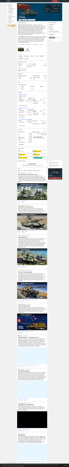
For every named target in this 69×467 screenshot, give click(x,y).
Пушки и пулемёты (21, 461)
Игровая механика (21, 398)
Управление (26, 398)
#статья (36, 461)
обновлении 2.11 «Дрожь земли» (33, 36)
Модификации (21, 144)
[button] (7, 462)
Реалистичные (52, 37)
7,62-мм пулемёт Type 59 (23, 119)
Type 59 (25, 37)
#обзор (26, 231)
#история (42, 461)
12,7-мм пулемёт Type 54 (23, 107)
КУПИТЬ (55, 178)
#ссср (30, 461)
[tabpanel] (32, 110)
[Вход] (61, 1)
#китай (33, 461)
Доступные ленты (22, 125)
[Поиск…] (60, 1)
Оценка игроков (28, 44)
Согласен (65, 465)
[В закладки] (23, 301)
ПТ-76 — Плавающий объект (54, 165)
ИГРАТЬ (55, 1)
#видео (19, 231)
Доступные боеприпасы (23, 105)
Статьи (41, 44)
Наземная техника (27, 331)
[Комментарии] (21, 202)
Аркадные (58, 37)
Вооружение (26, 461)
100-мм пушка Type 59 (22, 94)
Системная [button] (14, 462)
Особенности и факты (35, 44)
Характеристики (22, 44)
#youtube (22, 231)
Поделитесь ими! (39, 165)
